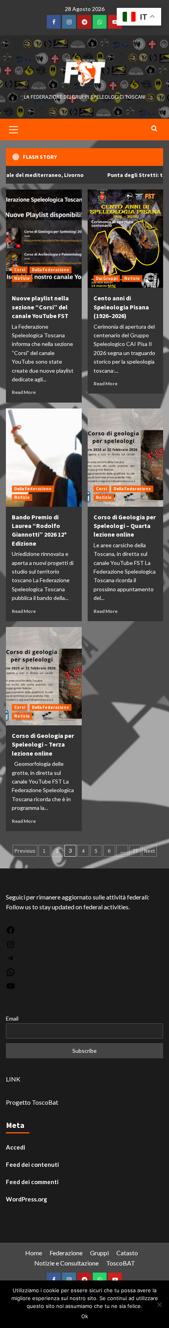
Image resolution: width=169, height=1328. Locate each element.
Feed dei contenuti (32, 1164)
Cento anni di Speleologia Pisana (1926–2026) (121, 307)
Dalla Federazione (50, 269)
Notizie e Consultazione (66, 1263)
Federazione (66, 1252)
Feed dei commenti (32, 1181)
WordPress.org (26, 1199)
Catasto (127, 1252)
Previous (25, 850)
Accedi (15, 1147)
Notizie (22, 278)
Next (149, 850)
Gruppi (99, 1252)
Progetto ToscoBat (32, 1102)
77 (135, 850)
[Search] (154, 129)
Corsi (19, 269)
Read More (24, 392)
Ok (84, 1316)
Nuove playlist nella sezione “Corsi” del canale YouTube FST (40, 307)
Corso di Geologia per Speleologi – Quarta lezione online (125, 526)
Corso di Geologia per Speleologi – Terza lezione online (43, 744)
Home (33, 1252)
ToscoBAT (120, 1263)
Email (12, 1018)
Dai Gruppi (107, 278)
